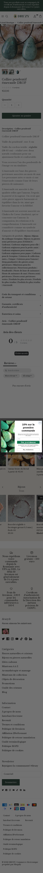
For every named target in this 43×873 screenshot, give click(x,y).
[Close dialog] (39, 422)
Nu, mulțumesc (28, 450)
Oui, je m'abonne (28, 442)
